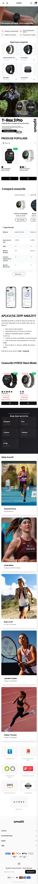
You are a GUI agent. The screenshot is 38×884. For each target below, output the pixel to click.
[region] (19, 247)
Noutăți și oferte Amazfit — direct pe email (19, 868)
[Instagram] (19, 864)
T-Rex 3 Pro (4, 393)
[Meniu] (3, 3)
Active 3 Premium (25, 168)
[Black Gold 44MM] (11, 392)
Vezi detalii (21, 220)
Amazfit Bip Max (6, 168)
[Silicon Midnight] (23, 392)
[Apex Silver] (21, 167)
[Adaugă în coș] (9, 178)
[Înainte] (35, 143)
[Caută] (31, 3)
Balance (22, 393)
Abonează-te (30, 871)
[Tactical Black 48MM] (7, 392)
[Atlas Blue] (23, 167)
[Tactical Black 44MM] (2, 392)
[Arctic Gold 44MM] (5, 392)
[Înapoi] (31, 143)
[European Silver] (2, 167)
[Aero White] (25, 167)
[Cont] (7, 3)
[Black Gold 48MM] (9, 392)
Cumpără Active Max (27, 19)
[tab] (17, 132)
